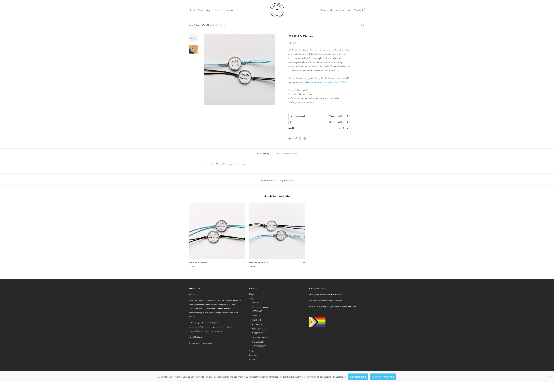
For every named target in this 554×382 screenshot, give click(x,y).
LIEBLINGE (257, 311)
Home (192, 10)
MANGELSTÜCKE (260, 337)
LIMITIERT (256, 320)
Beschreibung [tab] (263, 153)
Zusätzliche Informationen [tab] (285, 153)
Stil (291, 122)
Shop (200, 10)
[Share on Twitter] (300, 138)
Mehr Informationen (383, 376)
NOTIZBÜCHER (259, 346)
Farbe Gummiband (297, 116)
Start (191, 25)
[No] (550, 376)
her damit (218, 330)
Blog (208, 10)
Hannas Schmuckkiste (260, 306)
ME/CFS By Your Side (259, 262)
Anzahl (291, 128)
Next (273, 69)
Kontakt (230, 10)
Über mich (218, 10)
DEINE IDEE (257, 333)
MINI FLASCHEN (259, 328)
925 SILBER (257, 324)
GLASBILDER (258, 341)
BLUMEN (256, 315)
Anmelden (339, 10)
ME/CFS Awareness (198, 262)
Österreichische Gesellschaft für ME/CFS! (327, 82)
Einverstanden (358, 376)
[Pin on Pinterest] (305, 138)
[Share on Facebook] (296, 138)
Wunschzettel (326, 10)
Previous (205, 69)
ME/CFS (205, 25)
